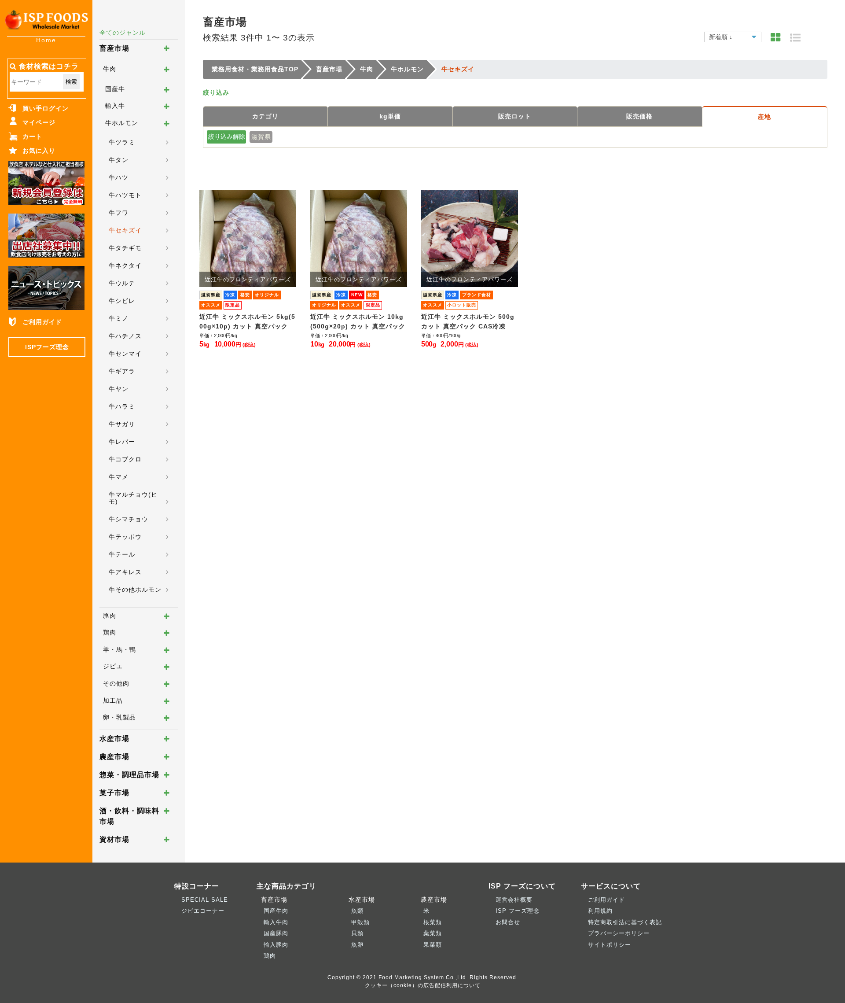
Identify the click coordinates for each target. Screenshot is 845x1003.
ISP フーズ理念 (518, 910)
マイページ (38, 122)
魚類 (357, 910)
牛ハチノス (125, 335)
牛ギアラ (122, 371)
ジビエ (113, 666)
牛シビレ (122, 300)
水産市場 (114, 738)
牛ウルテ (122, 283)
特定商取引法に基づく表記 (625, 922)
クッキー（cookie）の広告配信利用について (423, 985)
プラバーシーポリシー (619, 933)
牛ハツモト (125, 195)
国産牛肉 (276, 910)
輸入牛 (115, 105)
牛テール (122, 554)
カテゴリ (265, 116)
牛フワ (119, 212)
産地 (764, 116)
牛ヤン (119, 388)
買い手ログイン (45, 108)
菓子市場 (114, 792)
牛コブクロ (125, 459)
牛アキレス (125, 571)
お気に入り (38, 150)
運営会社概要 (514, 899)
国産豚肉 (276, 933)
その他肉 (116, 683)
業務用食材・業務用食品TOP (255, 69)
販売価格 (639, 116)
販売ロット (514, 116)
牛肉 (109, 68)
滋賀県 (261, 136)
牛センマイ (125, 353)
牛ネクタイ (125, 265)
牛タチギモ (125, 247)
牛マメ (119, 476)
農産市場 (114, 756)
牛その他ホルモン (135, 589)
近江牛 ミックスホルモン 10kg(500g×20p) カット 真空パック (357, 321)
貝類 (357, 933)
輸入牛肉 (276, 922)
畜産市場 (114, 48)
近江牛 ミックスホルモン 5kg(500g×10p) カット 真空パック (247, 321)
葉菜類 (432, 933)
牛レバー (122, 441)
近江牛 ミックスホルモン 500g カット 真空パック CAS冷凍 (467, 321)
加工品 (113, 700)
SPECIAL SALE (204, 899)
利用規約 (600, 910)
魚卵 (357, 944)
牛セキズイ (125, 230)
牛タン (119, 159)
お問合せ (508, 922)
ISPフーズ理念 (47, 346)
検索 (71, 81)
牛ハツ (119, 177)
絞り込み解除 (226, 136)
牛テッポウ (125, 536)
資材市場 (114, 839)
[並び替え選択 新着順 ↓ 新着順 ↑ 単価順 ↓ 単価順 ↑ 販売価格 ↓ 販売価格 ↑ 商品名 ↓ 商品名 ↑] (732, 35)
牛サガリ (122, 424)
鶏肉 (109, 632)
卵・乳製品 (119, 717)
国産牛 (115, 88)
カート (32, 136)
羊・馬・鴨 (119, 649)
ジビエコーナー (202, 910)
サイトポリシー (609, 944)
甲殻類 (360, 922)
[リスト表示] (795, 38)
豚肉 (109, 615)
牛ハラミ (122, 406)
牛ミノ (119, 318)
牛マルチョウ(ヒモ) (133, 498)
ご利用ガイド (42, 321)
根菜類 (432, 922)
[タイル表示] (776, 38)
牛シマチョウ (128, 519)
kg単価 (390, 116)
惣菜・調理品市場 (129, 774)
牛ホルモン (121, 122)
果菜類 (432, 944)
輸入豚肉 (276, 944)
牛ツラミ (122, 142)
